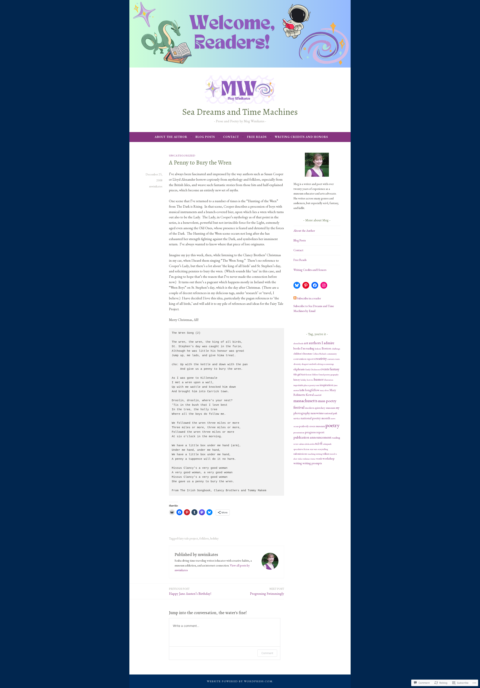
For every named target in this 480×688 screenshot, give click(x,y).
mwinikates (155, 186)
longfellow (312, 390)
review (295, 444)
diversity (297, 364)
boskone (318, 348)
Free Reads (257, 137)
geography (335, 374)
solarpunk (327, 443)
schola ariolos (309, 444)
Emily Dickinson (312, 369)
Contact (231, 137)
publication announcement (312, 437)
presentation (298, 432)
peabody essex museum (312, 426)
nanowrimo (317, 413)
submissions (300, 453)
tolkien (326, 453)
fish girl (297, 374)
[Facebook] (314, 285)
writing (297, 463)
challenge (336, 348)
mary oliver (324, 390)
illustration (328, 380)
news (333, 418)
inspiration (326, 385)
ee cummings (328, 364)
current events (333, 359)
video (300, 458)
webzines (306, 458)
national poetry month (315, 418)
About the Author (171, 137)
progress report (314, 432)
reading (336, 437)
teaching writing (315, 453)
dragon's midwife (309, 364)
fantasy (334, 369)
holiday (214, 538)
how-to (310, 379)
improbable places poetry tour (306, 385)
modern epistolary (315, 407)
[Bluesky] (296, 285)
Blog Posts (205, 137)
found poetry (324, 374)
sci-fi (318, 443)
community (332, 353)
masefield (317, 395)
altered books (298, 343)
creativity (320, 358)
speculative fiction (301, 449)
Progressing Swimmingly (267, 591)
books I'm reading (303, 348)
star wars (313, 449)
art (306, 342)
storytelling (323, 449)
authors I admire (321, 342)
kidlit (302, 390)
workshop (328, 458)
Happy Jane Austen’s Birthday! (190, 591)
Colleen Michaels (319, 353)
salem (301, 443)
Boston (326, 348)
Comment (267, 653)
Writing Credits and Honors (301, 137)
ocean (296, 426)
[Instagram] (323, 285)
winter (313, 458)
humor (319, 379)
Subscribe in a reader (309, 298)
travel (332, 453)
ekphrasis (299, 369)
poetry (332, 425)
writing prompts (312, 463)
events (324, 369)
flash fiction (306, 374)
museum (330, 407)
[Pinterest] (305, 285)
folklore (204, 538)
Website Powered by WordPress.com (239, 681)
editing (320, 364)
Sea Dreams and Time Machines (240, 112)
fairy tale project (188, 538)
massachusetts (305, 400)
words (319, 458)
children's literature (302, 353)
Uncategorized (182, 155)
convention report (303, 359)
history (296, 379)
